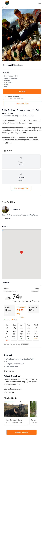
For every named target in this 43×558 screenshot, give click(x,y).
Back (6, 7)
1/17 (37, 58)
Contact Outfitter (22, 104)
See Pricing (22, 91)
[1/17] (21, 60)
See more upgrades (21, 188)
